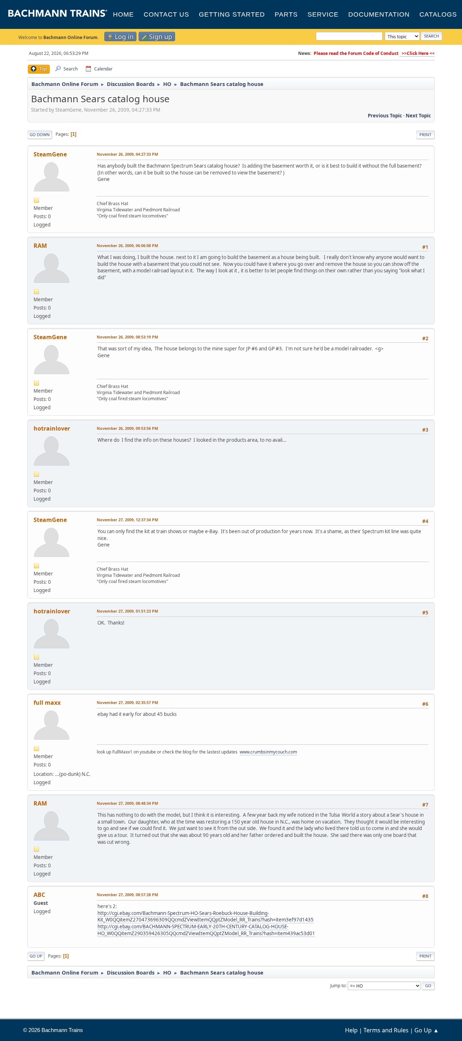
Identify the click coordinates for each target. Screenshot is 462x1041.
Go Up (36, 956)
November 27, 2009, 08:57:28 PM (127, 894)
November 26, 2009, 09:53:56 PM (127, 428)
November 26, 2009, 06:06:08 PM (127, 245)
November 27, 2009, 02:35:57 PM (127, 702)
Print (425, 134)
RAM (40, 246)
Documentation (379, 14)
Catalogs (438, 14)
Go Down (40, 134)
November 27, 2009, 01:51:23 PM (127, 611)
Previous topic (385, 115)
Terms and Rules (386, 1030)
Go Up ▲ (426, 1030)
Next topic (418, 115)
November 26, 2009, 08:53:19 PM (127, 337)
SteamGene (50, 154)
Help (351, 1030)
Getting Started (232, 14)
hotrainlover (52, 428)
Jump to (337, 985)
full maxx (47, 703)
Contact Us (166, 14)
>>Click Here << (417, 53)
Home (123, 14)
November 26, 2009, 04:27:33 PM (127, 154)
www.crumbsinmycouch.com (268, 752)
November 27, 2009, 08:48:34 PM (127, 803)
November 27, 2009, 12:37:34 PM (127, 519)
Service (323, 14)
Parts (286, 14)
